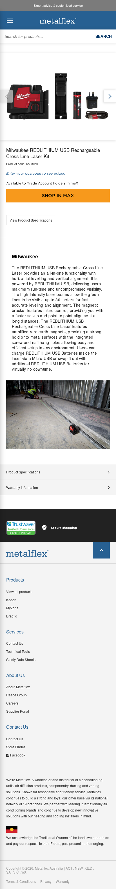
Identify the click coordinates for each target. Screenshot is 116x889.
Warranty (63, 881)
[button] (109, 96)
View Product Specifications (31, 220)
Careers (12, 703)
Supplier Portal (17, 711)
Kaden (11, 599)
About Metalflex (18, 686)
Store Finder (15, 746)
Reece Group (16, 694)
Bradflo (11, 616)
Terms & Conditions (21, 881)
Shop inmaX (58, 195)
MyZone (12, 607)
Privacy (46, 881)
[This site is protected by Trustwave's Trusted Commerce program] (21, 528)
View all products (19, 591)
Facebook (17, 755)
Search (103, 36)
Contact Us (14, 643)
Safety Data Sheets (20, 659)
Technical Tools (18, 651)
